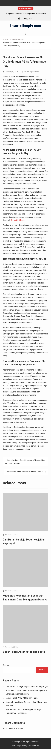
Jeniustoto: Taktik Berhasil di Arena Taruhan (25, 472)
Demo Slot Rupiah (18, 220)
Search (6, 665)
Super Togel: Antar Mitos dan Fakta (24, 651)
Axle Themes (33, 745)
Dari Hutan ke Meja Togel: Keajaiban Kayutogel (27, 686)
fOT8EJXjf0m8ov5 (31, 72)
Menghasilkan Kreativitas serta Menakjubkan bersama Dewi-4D (25, 462)
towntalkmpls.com (25, 25)
